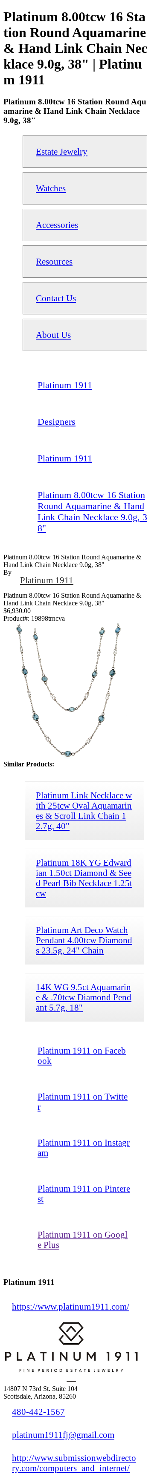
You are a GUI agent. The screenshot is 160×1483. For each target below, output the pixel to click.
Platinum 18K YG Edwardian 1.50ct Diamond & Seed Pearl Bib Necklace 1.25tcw (84, 878)
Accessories (57, 225)
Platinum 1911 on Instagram (84, 1147)
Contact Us (56, 298)
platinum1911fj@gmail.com (63, 1435)
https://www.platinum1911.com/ (70, 1306)
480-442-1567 (38, 1412)
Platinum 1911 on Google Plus (83, 1240)
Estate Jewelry (61, 151)
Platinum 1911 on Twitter (83, 1101)
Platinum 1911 (46, 580)
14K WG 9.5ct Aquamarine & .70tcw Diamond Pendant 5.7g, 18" (83, 997)
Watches (51, 188)
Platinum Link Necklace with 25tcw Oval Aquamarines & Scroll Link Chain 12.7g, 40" (84, 810)
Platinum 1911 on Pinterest (84, 1194)
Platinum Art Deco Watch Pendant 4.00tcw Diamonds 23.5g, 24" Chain (84, 940)
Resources (54, 261)
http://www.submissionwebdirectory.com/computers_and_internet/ (74, 1463)
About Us (53, 335)
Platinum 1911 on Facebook (82, 1055)
